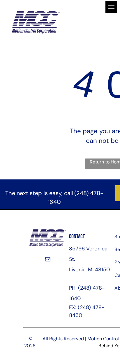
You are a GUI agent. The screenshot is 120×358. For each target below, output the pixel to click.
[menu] (111, 7)
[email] (48, 259)
